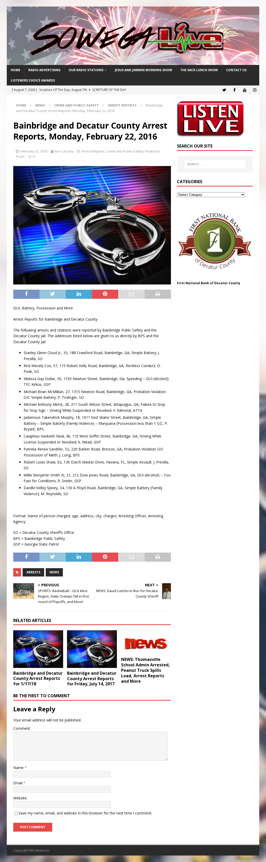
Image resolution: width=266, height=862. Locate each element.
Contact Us (236, 70)
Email (18, 782)
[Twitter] (224, 90)
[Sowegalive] (133, 61)
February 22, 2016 (34, 151)
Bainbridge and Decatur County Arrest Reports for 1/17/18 (38, 678)
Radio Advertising (44, 70)
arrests (33, 572)
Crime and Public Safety (76, 105)
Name (19, 767)
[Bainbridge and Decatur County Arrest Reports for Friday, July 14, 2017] (92, 649)
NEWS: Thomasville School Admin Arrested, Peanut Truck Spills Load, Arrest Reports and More (145, 670)
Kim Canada (64, 151)
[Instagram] (254, 90)
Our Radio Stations (86, 70)
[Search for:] (215, 164)
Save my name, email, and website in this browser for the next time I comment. (85, 813)
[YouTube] (244, 90)
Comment (21, 728)
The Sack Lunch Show (199, 70)
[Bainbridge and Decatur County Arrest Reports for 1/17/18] (38, 649)
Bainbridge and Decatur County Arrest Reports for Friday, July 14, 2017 (91, 678)
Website (20, 797)
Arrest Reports (93, 151)
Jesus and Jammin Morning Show (143, 70)
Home (15, 70)
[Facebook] (234, 90)
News (40, 105)
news (54, 572)
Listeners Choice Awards (33, 80)
